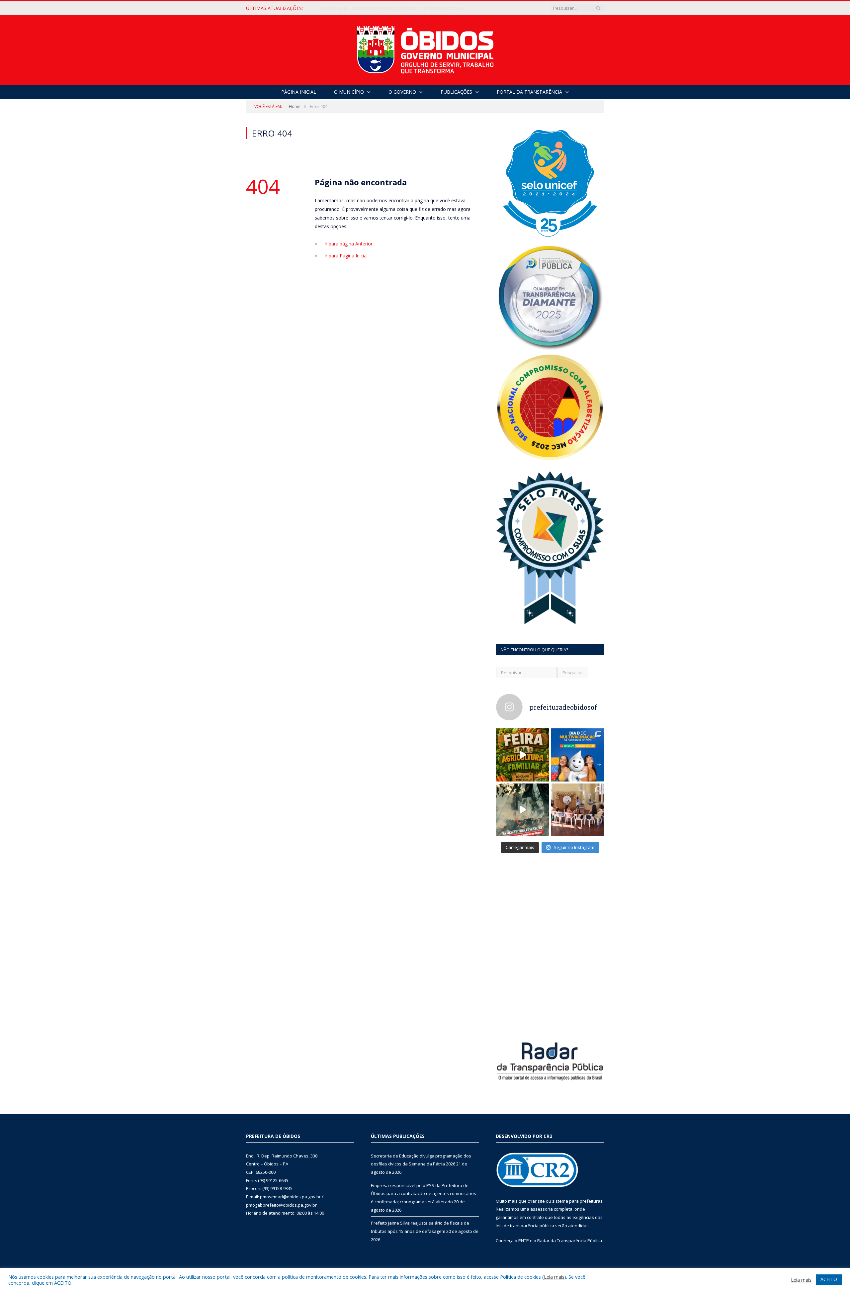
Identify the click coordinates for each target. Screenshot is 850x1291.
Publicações (456, 92)
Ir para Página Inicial (346, 255)
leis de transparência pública (525, 1226)
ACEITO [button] (828, 1279)
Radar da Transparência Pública (569, 1241)
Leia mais (554, 1277)
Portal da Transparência (529, 92)
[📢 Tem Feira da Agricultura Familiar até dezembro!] (522, 755)
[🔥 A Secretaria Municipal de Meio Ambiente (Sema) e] (522, 810)
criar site (536, 1201)
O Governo (402, 92)
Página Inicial (298, 92)
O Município (349, 92)
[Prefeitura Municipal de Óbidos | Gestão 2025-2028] (425, 48)
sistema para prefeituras (577, 1201)
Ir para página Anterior (348, 243)
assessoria (541, 1209)
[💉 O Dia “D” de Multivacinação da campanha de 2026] (577, 755)
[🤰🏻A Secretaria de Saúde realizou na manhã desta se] (577, 810)
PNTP (523, 1241)
